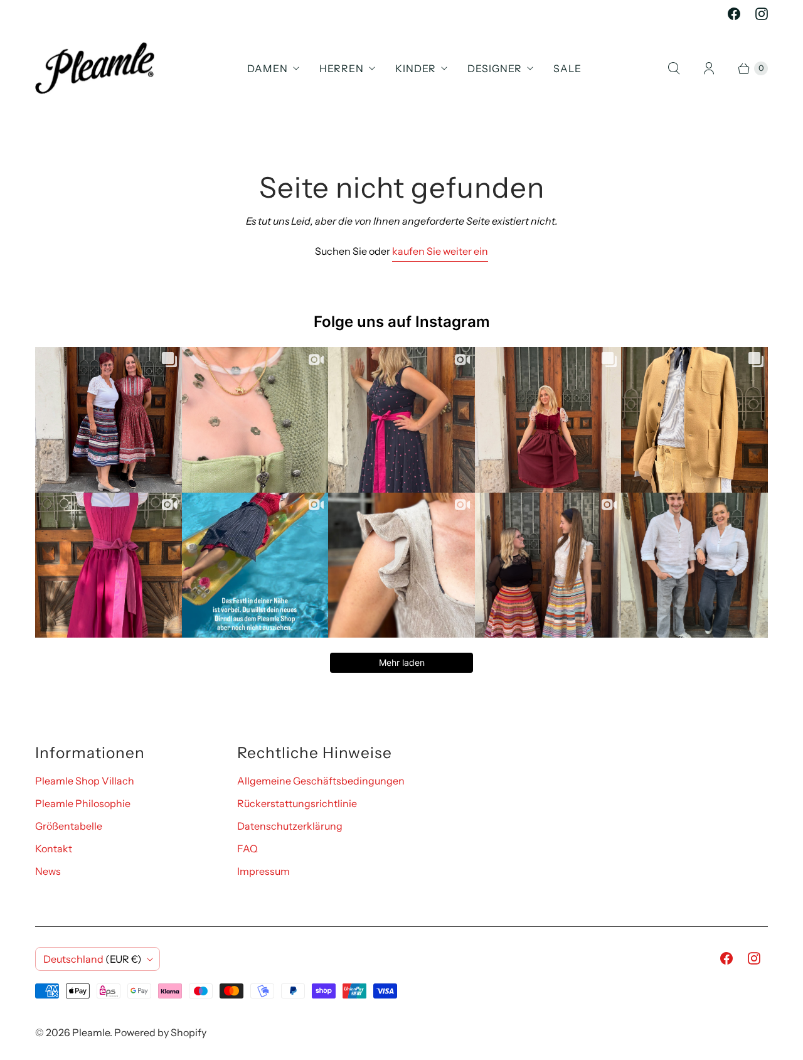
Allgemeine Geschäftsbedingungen (321, 780)
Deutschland (92, 959)
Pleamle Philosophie (82, 803)
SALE (567, 68)
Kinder (415, 68)
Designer (494, 68)
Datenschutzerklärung (290, 826)
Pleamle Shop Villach (84, 780)
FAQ (247, 848)
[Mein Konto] (708, 68)
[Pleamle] (94, 68)
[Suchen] (673, 68)
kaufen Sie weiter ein (440, 251)
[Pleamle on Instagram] (761, 14)
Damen (267, 68)
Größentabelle (68, 826)
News (48, 871)
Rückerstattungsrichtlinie (297, 803)
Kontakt (53, 848)
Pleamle (91, 1032)
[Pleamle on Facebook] (734, 14)
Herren (341, 68)
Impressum (263, 871)
